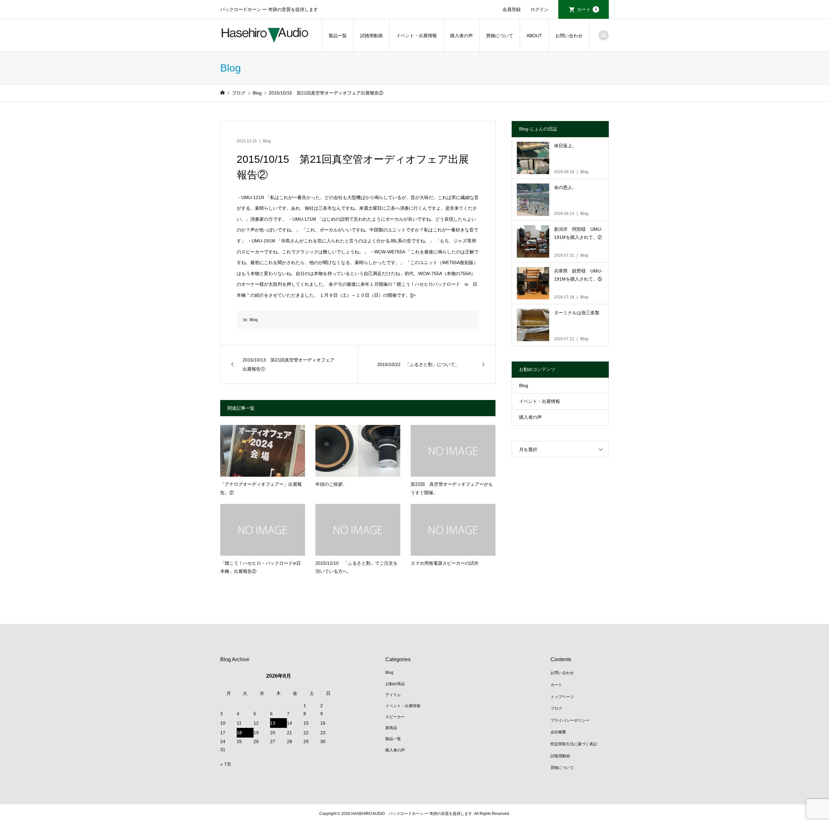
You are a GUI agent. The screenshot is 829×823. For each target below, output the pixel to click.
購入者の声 (461, 35)
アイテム (393, 695)
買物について (499, 35)
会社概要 (558, 732)
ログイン (539, 9)
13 (272, 723)
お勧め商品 (395, 684)
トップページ (562, 697)
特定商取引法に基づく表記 (574, 744)
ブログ (556, 708)
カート (587, 9)
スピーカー (395, 717)
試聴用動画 (371, 35)
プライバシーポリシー (570, 720)
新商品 (391, 728)
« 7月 (225, 764)
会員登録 (512, 9)
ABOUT (534, 35)
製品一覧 (338, 35)
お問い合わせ (569, 35)
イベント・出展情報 (416, 35)
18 (239, 732)
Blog (267, 141)
